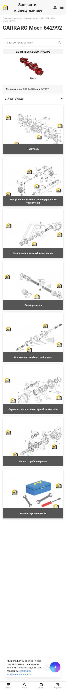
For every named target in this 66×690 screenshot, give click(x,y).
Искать (60, 43)
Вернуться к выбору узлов (33, 51)
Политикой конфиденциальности (19, 672)
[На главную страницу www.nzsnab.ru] (5, 7)
